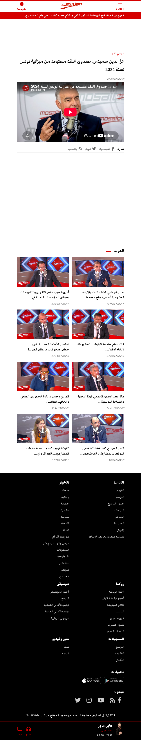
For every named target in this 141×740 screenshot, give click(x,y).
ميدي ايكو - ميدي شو (56, 543)
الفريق (120, 490)
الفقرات (119, 653)
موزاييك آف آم (60, 536)
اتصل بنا (119, 523)
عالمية (65, 510)
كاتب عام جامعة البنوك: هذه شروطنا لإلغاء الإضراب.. (100, 347)
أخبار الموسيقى (59, 591)
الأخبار (120, 660)
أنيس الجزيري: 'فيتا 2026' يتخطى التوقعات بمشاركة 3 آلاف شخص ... (102, 451)
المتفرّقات (63, 550)
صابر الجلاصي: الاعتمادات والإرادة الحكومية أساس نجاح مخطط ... (103, 295)
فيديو (65, 653)
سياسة (65, 517)
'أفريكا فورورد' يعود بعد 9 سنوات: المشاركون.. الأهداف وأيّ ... (47, 451)
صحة (65, 490)
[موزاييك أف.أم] (71, 6)
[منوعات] (119, 729)
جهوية (65, 503)
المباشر (119, 517)
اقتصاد (64, 523)
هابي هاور (105, 725)
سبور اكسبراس (115, 625)
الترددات (119, 510)
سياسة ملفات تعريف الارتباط (106, 536)
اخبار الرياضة (116, 591)
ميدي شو (118, 53)
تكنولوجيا (63, 556)
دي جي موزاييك (59, 618)
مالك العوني (106, 730)
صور (66, 647)
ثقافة (65, 530)
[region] (70, 33)
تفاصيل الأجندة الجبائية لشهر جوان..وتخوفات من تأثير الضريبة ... (47, 347)
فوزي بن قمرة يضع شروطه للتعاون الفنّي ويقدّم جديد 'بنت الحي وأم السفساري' (74, 15)
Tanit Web (32, 715)
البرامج (120, 497)
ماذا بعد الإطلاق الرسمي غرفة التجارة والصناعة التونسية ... (100, 399)
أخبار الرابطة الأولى (113, 598)
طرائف (65, 569)
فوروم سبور (117, 618)
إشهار (120, 530)
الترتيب (120, 611)
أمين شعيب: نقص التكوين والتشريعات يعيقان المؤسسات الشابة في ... (45, 295)
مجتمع (64, 576)
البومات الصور (115, 631)
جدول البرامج (116, 503)
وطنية (65, 497)
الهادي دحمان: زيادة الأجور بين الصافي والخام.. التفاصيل (45, 399)
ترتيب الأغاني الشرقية (56, 605)
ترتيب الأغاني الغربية (56, 611)
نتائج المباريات (115, 605)
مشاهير (64, 563)
